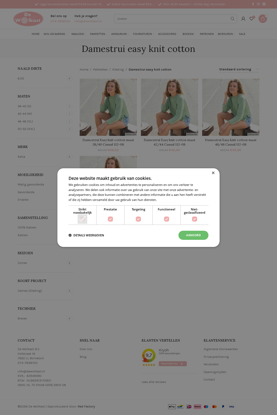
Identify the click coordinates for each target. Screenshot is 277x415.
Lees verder (166, 200)
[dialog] (138, 207)
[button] (86, 235)
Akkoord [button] (193, 235)
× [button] (213, 172)
